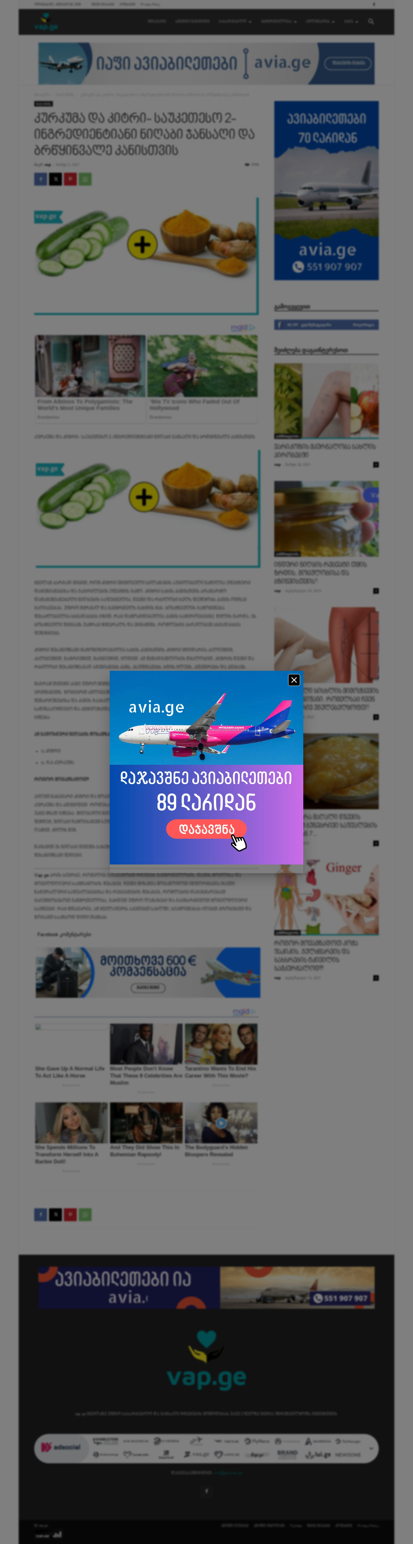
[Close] (294, 680)
